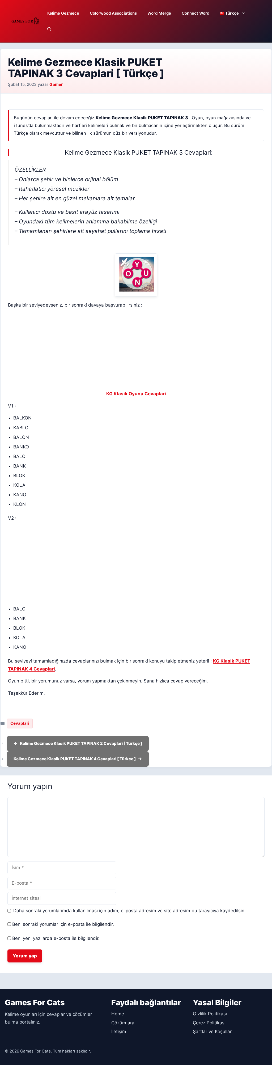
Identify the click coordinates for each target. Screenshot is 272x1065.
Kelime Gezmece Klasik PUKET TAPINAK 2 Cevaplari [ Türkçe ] (81, 743)
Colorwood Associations (113, 13)
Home (117, 1013)
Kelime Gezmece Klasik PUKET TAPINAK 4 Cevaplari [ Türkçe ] (75, 758)
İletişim (118, 1031)
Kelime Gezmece (63, 13)
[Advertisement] (136, 350)
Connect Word (195, 13)
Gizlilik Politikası (210, 1013)
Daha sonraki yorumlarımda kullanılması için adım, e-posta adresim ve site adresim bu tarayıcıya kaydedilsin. (129, 910)
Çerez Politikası (209, 1022)
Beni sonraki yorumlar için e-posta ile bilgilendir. (63, 924)
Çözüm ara (122, 1022)
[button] (49, 29)
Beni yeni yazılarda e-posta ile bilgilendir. (56, 938)
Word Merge (159, 13)
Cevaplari (19, 723)
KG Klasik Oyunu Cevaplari (136, 393)
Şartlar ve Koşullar (212, 1031)
